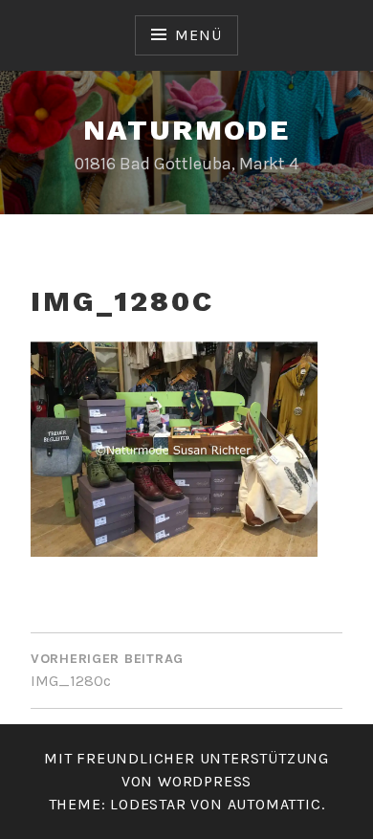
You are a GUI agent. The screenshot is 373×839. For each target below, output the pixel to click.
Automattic (274, 804)
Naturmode (187, 129)
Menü (198, 35)
